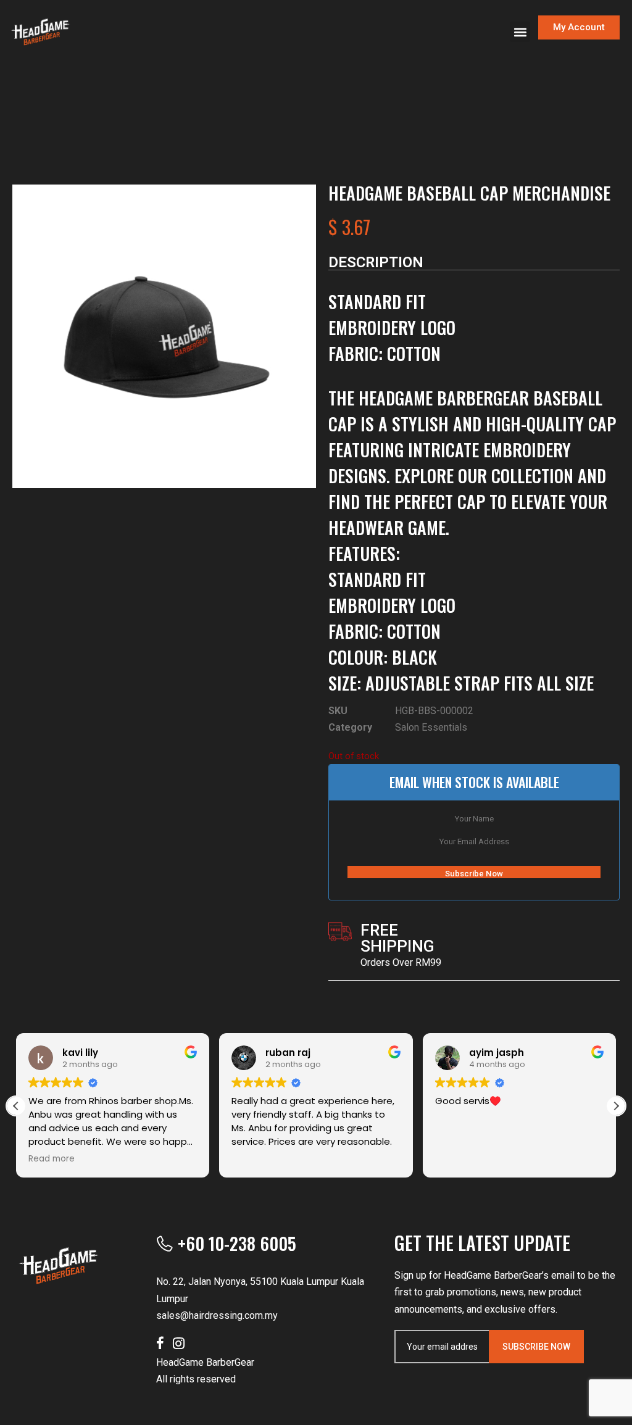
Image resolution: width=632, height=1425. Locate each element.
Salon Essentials (431, 727)
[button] (520, 32)
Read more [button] (51, 1159)
